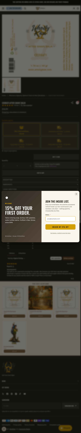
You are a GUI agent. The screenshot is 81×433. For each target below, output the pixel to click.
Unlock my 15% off (60, 227)
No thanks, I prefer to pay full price (60, 233)
